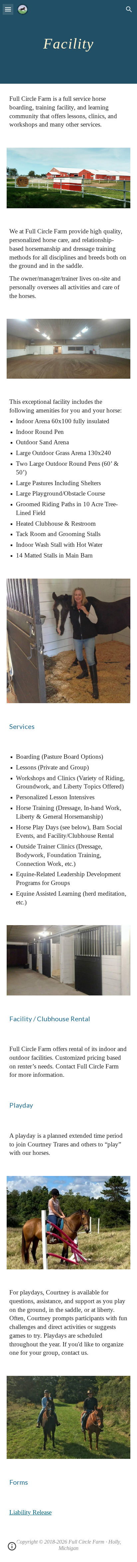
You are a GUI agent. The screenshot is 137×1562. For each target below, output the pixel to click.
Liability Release (30, 1512)
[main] (68, 42)
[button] (8, 9)
